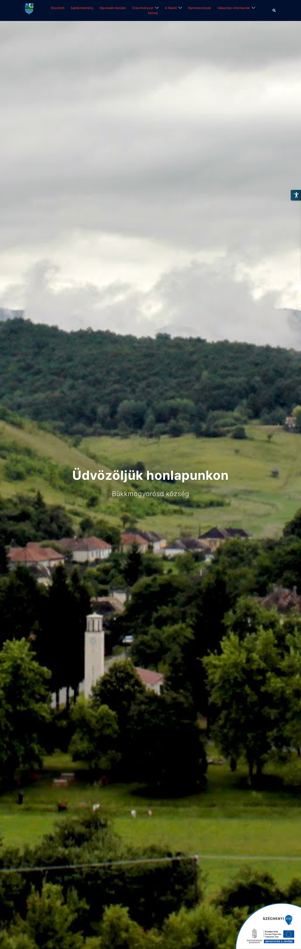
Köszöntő (57, 8)
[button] (274, 10)
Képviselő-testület (113, 8)
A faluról (171, 8)
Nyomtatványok (199, 8)
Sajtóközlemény (82, 8)
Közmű (153, 13)
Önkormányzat (142, 8)
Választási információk (233, 8)
